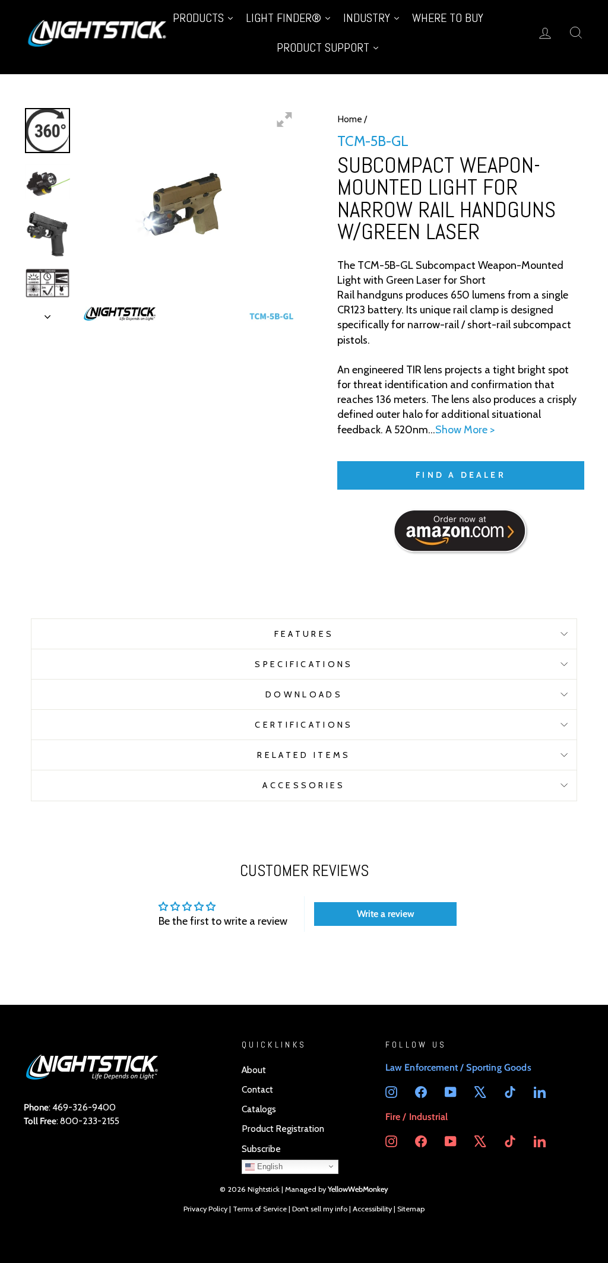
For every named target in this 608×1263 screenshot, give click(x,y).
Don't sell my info (319, 1208)
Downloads (304, 694)
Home (349, 119)
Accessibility (372, 1208)
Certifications (304, 724)
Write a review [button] (385, 913)
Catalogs (259, 1109)
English (269, 1166)
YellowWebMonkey (358, 1189)
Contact (257, 1089)
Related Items (303, 755)
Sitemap (411, 1208)
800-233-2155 (89, 1120)
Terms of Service (260, 1208)
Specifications (304, 664)
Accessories (304, 785)
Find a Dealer (461, 474)
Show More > (465, 429)
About (254, 1069)
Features (304, 634)
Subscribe (261, 1148)
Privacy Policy (205, 1208)
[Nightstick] (98, 32)
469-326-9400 (84, 1107)
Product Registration (283, 1128)
